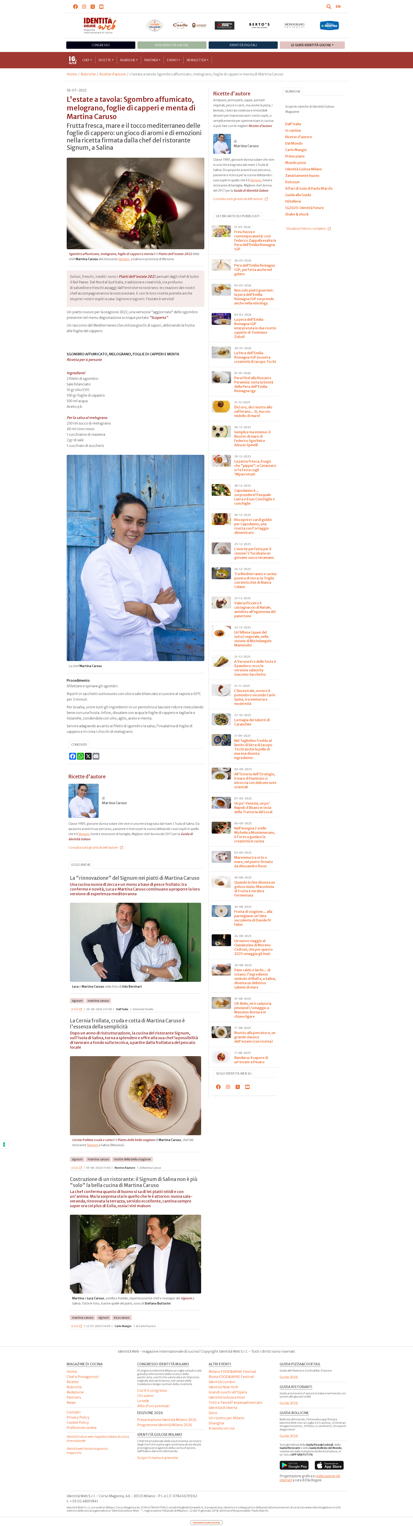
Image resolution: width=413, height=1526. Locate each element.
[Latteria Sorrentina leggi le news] (329, 25)
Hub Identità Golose (172, 45)
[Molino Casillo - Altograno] (189, 25)
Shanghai (216, 1423)
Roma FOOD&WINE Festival (231, 1377)
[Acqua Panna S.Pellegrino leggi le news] (154, 25)
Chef (86, 60)
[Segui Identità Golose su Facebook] (76, 6)
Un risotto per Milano (226, 1418)
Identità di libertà (223, 1407)
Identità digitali (243, 45)
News (71, 1402)
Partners (74, 1397)
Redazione (75, 1392)
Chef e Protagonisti (83, 1377)
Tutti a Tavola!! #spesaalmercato (235, 1402)
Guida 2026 (289, 1377)
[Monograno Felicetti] (294, 25)
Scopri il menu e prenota (157, 1458)
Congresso (101, 45)
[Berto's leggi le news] (259, 25)
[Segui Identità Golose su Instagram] (84, 6)
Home (72, 74)
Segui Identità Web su (233, 1073)
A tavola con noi (222, 1428)
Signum (123, 259)
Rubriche (127, 60)
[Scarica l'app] (294, 1465)
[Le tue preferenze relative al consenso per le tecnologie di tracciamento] (4, 1144)
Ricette (105, 60)
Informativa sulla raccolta (206, 1522)
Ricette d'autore (112, 74)
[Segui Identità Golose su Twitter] (93, 6)
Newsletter (196, 60)
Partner (151, 60)
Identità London (222, 1382)
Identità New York (223, 1387)
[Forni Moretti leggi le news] (224, 25)
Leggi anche (81, 865)
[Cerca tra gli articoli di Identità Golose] (329, 6)
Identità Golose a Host (227, 1397)
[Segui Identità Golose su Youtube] (101, 6)
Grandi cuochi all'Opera (228, 1392)
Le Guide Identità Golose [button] (311, 45)
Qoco (213, 1413)
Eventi (172, 60)
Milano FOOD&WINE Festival (232, 1371)
